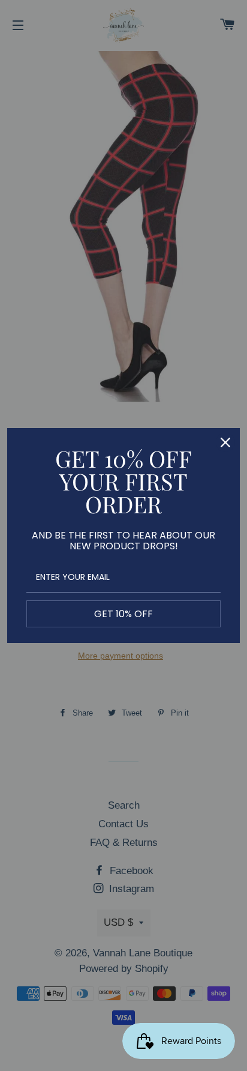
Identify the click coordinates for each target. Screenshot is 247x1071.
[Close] (225, 442)
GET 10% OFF (123, 614)
